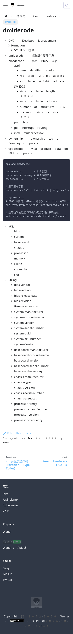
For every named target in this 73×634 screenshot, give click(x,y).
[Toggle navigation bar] (5, 5)
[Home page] (6, 16)
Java (5, 494)
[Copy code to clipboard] (66, 164)
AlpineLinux (10, 499)
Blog (6, 568)
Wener (7, 531)
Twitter (7, 579)
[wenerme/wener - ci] (12, 542)
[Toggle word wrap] (59, 164)
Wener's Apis (13, 547)
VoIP (6, 511)
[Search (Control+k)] (66, 5)
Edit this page (19, 433)
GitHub (7, 574)
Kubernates (10, 505)
